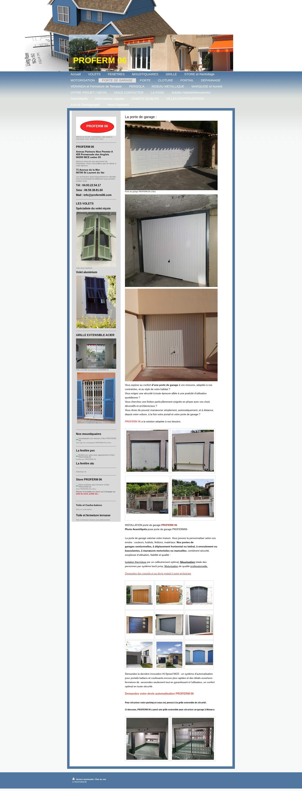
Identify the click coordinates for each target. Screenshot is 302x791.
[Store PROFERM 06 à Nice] (96, 486)
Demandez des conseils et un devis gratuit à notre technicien (158, 573)
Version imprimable (85, 779)
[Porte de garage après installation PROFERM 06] (193, 451)
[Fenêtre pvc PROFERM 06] (96, 456)
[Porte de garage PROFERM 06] (139, 595)
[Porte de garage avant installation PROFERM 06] (147, 451)
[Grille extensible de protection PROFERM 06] (96, 353)
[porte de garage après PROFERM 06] (193, 498)
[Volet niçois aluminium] (96, 239)
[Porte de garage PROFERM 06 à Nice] (171, 155)
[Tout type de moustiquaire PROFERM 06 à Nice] (96, 439)
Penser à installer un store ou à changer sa (95, 493)
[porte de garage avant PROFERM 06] (147, 498)
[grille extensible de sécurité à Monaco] (147, 739)
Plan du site (100, 779)
